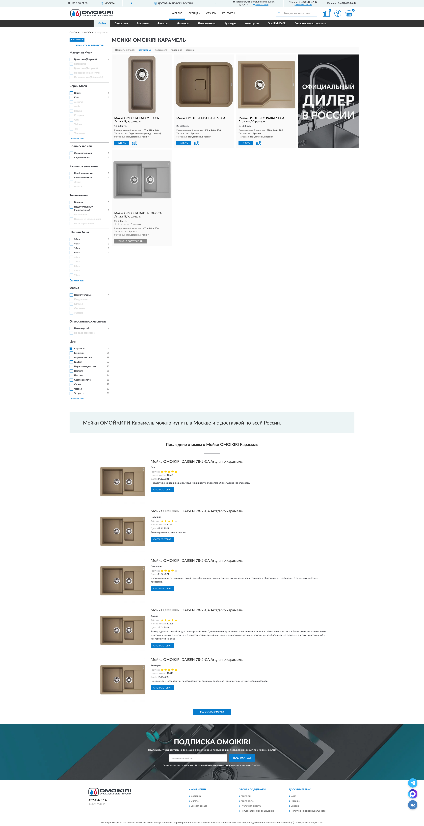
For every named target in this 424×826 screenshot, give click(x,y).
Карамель (79, 348)
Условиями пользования (240, 765)
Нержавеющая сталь (85, 366)
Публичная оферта (251, 806)
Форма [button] (74, 288)
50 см (77, 248)
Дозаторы (183, 23)
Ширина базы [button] (79, 232)
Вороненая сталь (83, 357)
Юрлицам (194, 13)
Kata (76, 97)
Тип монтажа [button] (79, 195)
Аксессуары (252, 23)
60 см (77, 253)
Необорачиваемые (84, 173)
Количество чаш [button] (81, 146)
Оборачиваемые (83, 178)
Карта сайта (247, 801)
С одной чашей (82, 158)
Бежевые (79, 353)
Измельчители (206, 23)
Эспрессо (79, 393)
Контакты (228, 13)
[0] (349, 13)
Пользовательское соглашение (257, 811)
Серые (77, 384)
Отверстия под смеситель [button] (88, 321)
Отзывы (211, 13)
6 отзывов (136, 224)
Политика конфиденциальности (308, 811)
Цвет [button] (73, 341)
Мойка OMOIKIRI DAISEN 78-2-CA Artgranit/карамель (197, 461)
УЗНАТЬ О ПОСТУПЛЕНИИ (130, 241)
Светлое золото (82, 380)
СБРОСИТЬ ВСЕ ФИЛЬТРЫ (89, 46)
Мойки (102, 23)
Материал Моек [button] (81, 52)
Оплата (195, 801)
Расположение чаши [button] (84, 166)
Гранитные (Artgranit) (85, 59)
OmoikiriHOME (277, 23)
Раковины (143, 23)
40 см (77, 244)
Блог (293, 796)
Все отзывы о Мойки (212, 712)
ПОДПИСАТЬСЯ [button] (242, 758)
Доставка (196, 796)
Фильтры (163, 23)
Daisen (77, 93)
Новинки (295, 801)
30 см (77, 239)
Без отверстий (81, 328)
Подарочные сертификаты (310, 23)
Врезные (78, 202)
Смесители (121, 23)
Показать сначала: (125, 50)
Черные (78, 389)
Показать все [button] (76, 138)
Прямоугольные (82, 295)
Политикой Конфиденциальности (211, 765)
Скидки (295, 806)
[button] (303, 4)
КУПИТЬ (122, 143)
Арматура (230, 23)
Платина (78, 375)
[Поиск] (279, 13)
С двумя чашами (83, 153)
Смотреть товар (162, 490)
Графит (78, 362)
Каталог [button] (177, 13)
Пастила (78, 371)
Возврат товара (199, 806)
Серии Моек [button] (78, 86)
